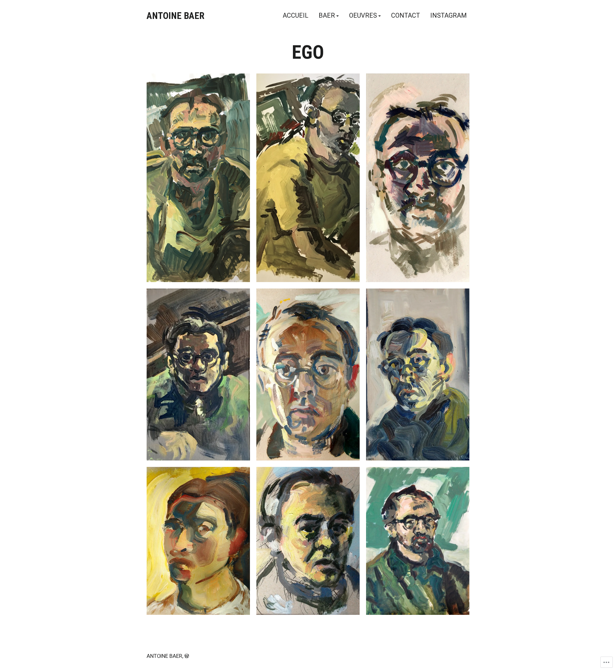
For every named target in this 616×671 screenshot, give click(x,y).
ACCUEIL (295, 16)
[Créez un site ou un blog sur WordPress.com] (186, 656)
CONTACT (405, 16)
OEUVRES (363, 16)
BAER (327, 16)
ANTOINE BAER (175, 15)
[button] (198, 177)
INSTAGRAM (448, 16)
